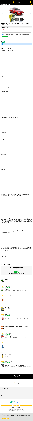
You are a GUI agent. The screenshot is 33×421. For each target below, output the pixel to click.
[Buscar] (31, 4)
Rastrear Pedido (6, 388)
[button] (11, 21)
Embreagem (11, 5)
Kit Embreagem (16, 5)
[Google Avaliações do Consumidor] (19, 401)
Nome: (3, 29)
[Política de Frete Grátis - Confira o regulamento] (16, 372)
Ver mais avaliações (16, 368)
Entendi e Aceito (5, 418)
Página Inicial (2, 5)
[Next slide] (31, 13)
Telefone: (22, 29)
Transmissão (7, 5)
